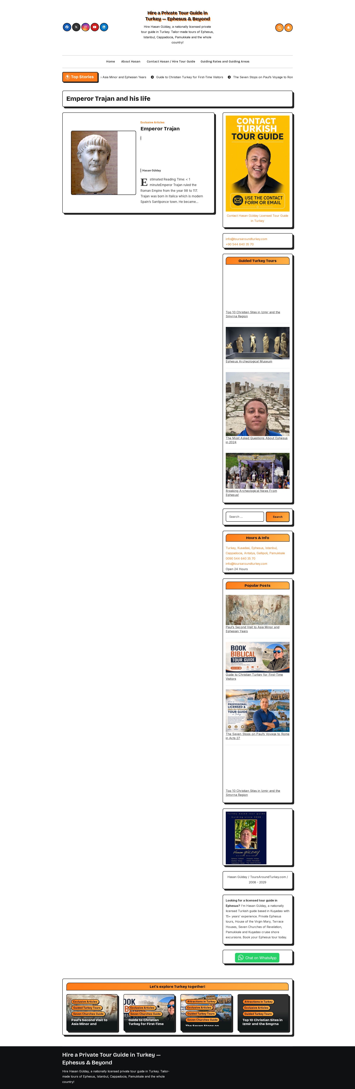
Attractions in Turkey (201, 1001)
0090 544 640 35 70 (240, 558)
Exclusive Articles (153, 122)
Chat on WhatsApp (260, 957)
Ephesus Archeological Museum (249, 361)
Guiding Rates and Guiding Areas (225, 61)
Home (110, 61)
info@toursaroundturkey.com (246, 239)
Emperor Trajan (160, 129)
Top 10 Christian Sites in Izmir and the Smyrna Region (263, 1024)
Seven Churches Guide (88, 1013)
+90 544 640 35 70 (240, 244)
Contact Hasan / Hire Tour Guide (170, 61)
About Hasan (130, 61)
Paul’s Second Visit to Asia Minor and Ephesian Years (89, 1024)
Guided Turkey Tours (87, 1007)
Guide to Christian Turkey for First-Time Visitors (146, 1024)
